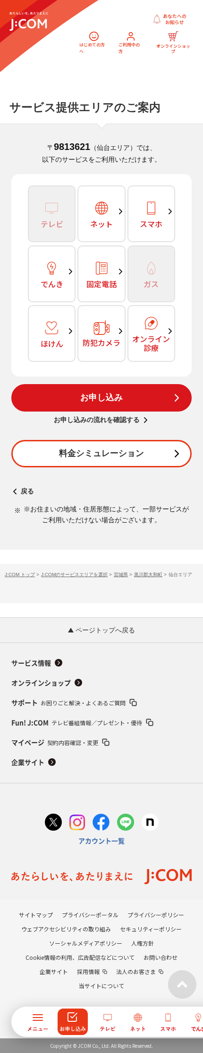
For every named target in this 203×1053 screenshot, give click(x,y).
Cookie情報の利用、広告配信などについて (80, 957)
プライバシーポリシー (155, 915)
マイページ (54, 742)
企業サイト (27, 762)
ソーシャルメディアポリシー (85, 943)
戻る (27, 491)
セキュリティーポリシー (151, 929)
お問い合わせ (161, 957)
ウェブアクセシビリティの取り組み (66, 929)
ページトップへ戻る (104, 630)
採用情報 (88, 971)
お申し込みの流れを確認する (97, 419)
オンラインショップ (173, 48)
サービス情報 (31, 663)
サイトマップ (36, 915)
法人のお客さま (136, 971)
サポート (68, 703)
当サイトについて (101, 986)
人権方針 (142, 943)
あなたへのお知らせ (174, 19)
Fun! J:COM (76, 723)
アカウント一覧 (101, 841)
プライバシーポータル (90, 915)
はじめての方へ (92, 48)
